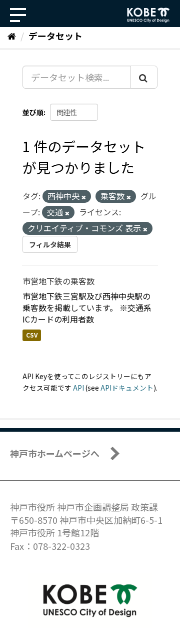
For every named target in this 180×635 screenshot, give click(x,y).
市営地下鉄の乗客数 (58, 281)
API (78, 388)
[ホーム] (12, 35)
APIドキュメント (127, 388)
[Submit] (144, 77)
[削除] (84, 197)
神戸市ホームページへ (55, 453)
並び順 (33, 112)
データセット (55, 35)
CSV (32, 335)
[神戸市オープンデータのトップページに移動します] (148, 15)
